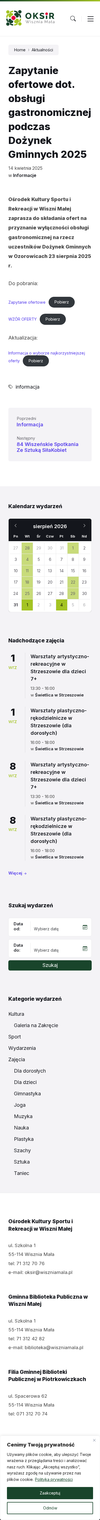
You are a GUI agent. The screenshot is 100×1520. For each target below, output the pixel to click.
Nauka (21, 1128)
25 (27, 593)
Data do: (18, 948)
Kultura (16, 1014)
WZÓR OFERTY (22, 319)
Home (20, 49)
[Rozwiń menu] (90, 18)
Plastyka (24, 1139)
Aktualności (42, 49)
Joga (20, 1105)
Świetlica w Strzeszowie (59, 695)
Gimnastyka (27, 1093)
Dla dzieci (25, 1082)
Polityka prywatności (54, 1479)
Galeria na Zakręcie (36, 1025)
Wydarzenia (22, 1048)
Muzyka (23, 1116)
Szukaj (50, 965)
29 (73, 593)
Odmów (50, 1508)
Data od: (18, 926)
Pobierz (61, 302)
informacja (27, 387)
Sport (14, 1037)
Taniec (21, 1173)
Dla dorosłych (30, 1071)
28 (27, 548)
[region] (50, 1478)
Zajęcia (16, 1059)
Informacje (24, 175)
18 (27, 582)
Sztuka (22, 1162)
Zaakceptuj (50, 1493)
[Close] (94, 1440)
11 (27, 570)
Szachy (22, 1150)
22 (73, 582)
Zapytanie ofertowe (27, 302)
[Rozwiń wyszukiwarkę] (73, 18)
